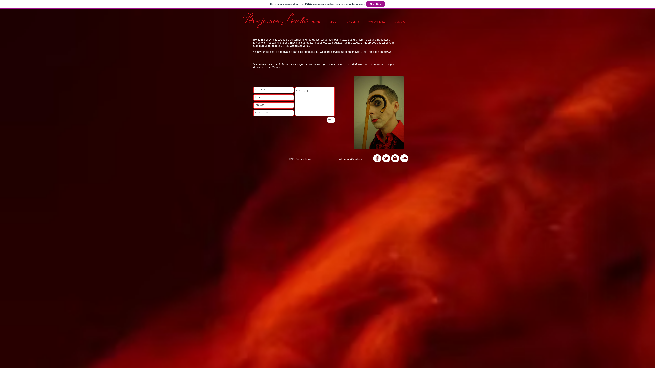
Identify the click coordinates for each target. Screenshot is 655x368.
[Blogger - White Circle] (395, 158)
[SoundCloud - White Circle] (404, 158)
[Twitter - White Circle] (386, 158)
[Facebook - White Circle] (377, 158)
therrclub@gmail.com (352, 159)
